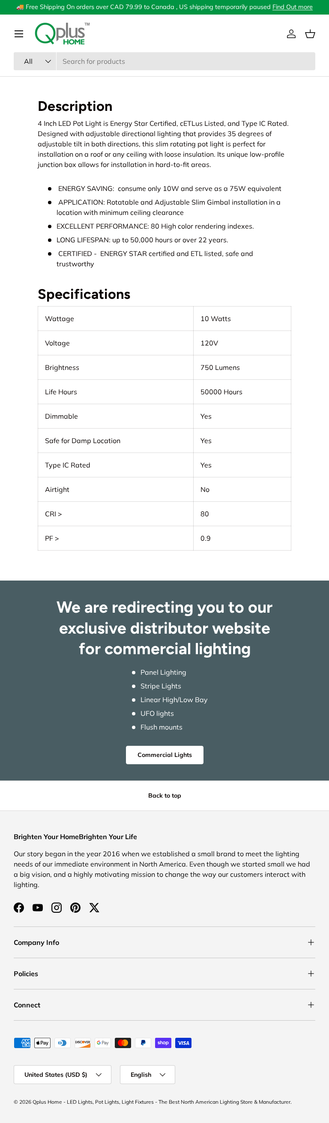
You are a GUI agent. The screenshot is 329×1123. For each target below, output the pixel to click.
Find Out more (292, 7)
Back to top (164, 795)
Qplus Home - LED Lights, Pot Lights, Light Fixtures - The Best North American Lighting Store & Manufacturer (161, 1102)
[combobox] (164, 61)
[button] (310, 33)
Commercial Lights (165, 755)
